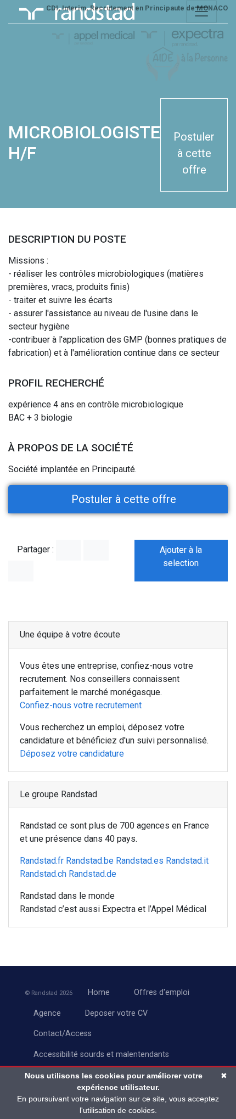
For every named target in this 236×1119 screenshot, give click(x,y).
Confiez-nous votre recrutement (81, 705)
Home (99, 992)
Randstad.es (140, 860)
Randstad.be (90, 860)
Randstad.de (92, 874)
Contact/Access (62, 1033)
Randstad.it (187, 860)
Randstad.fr (42, 860)
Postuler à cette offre (194, 153)
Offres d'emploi (161, 992)
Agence (47, 1013)
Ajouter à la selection (181, 556)
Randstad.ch (43, 874)
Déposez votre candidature (72, 753)
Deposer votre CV (116, 1013)
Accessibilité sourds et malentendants (101, 1054)
